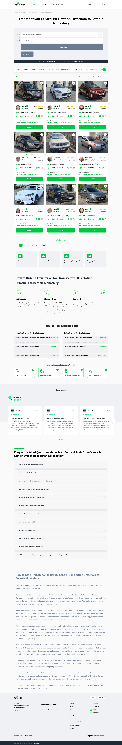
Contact (72, 728)
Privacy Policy (28, 735)
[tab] (61, 464)
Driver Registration (75, 716)
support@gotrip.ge (19, 707)
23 (44, 245)
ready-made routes (75, 613)
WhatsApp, (42, 707)
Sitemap (36, 743)
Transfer (23, 12)
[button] (16, 91)
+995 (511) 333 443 (47, 704)
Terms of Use (18, 735)
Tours (71, 706)
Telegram (51, 707)
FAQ (71, 709)
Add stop (63, 47)
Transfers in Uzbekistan (76, 722)
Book (29, 127)
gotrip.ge (17, 710)
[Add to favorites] (41, 83)
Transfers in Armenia (76, 719)
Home (16, 12)
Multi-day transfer (75, 725)
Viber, (47, 707)
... (40, 245)
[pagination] (16, 245)
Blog (71, 712)
